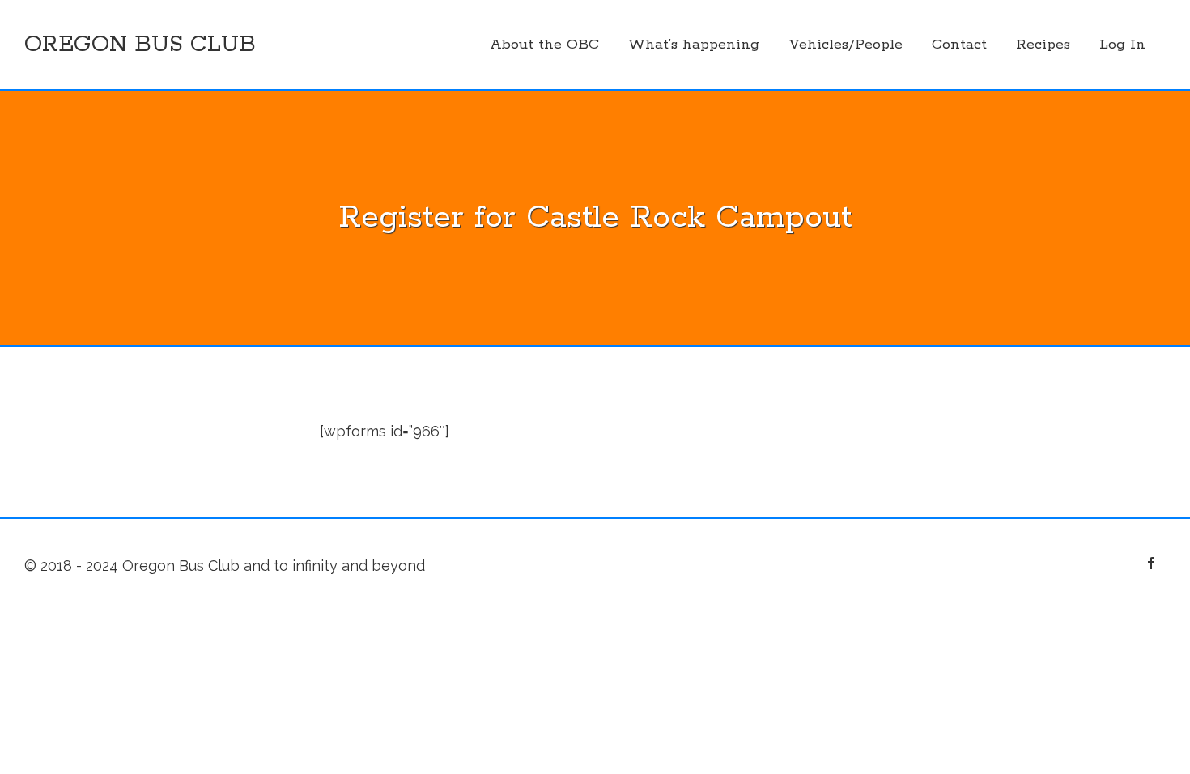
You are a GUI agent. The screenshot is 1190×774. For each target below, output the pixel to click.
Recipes (1043, 44)
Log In (1122, 44)
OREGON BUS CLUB (140, 44)
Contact (959, 44)
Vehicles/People (845, 44)
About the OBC (544, 44)
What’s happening (693, 44)
